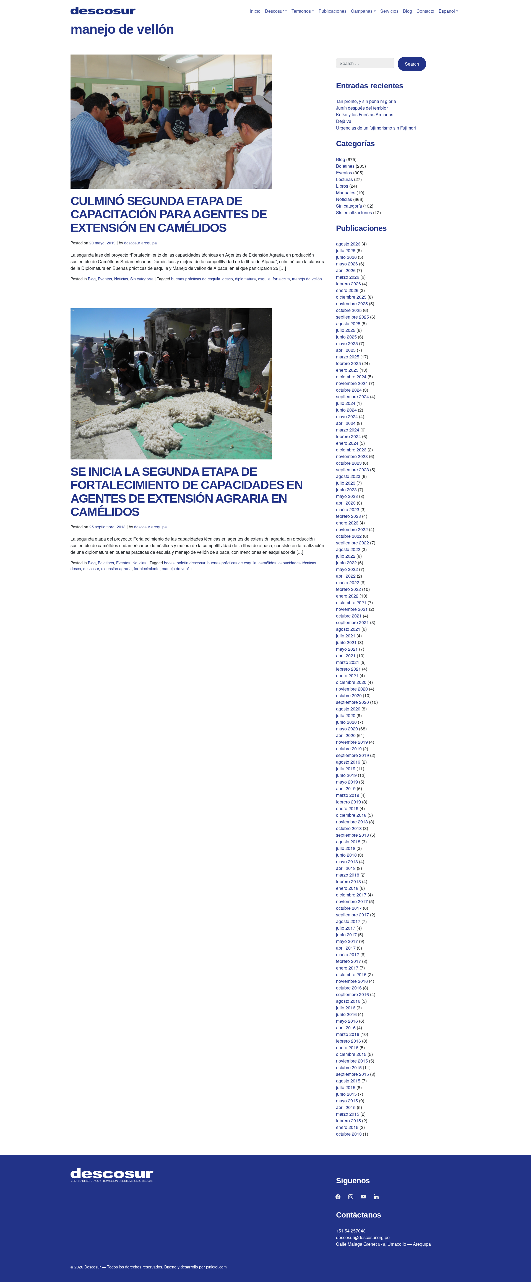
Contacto (425, 11)
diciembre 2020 (351, 682)
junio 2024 (346, 410)
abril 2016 (346, 1027)
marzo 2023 (347, 509)
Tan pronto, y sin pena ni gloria (366, 101)
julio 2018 (345, 848)
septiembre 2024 (352, 396)
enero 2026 (347, 290)
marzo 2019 (347, 795)
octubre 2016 (349, 987)
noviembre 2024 (352, 383)
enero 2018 (347, 888)
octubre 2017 (349, 908)
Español (447, 11)
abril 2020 (346, 735)
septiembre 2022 (352, 542)
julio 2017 (345, 928)
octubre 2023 (349, 463)
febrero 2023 (348, 516)
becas (169, 562)
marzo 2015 (347, 1114)
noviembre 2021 (352, 609)
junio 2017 (346, 934)
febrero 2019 (348, 801)
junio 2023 (346, 489)
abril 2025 (346, 350)
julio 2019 (345, 768)
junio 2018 (346, 855)
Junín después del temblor (362, 108)
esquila (264, 278)
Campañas (362, 11)
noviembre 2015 (352, 1061)
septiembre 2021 (352, 622)
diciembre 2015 (351, 1054)
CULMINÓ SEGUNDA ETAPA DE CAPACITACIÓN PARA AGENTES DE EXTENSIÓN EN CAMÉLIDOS (169, 214)
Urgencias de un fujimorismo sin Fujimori (376, 128)
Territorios (301, 11)
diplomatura (245, 278)
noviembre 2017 (352, 901)
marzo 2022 (347, 582)
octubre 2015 (349, 1067)
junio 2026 (346, 257)
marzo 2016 (347, 1034)
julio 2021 (345, 635)
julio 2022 (345, 556)
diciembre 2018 (351, 815)
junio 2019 (346, 775)
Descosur (274, 11)
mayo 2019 (347, 782)
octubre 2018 (349, 828)
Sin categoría (141, 278)
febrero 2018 (348, 881)
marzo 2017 (347, 954)
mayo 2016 (347, 1021)
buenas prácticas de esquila (195, 278)
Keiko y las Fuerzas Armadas (364, 114)
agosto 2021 (348, 629)
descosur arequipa (140, 242)
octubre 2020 (349, 695)
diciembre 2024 (351, 376)
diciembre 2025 (351, 297)
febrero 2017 (348, 961)
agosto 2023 (348, 476)
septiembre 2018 (352, 835)
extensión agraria (116, 568)
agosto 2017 (348, 921)
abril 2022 (346, 576)
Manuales (345, 192)
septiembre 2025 (352, 317)
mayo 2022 (347, 569)
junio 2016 (346, 1014)
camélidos (267, 562)
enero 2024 (347, 443)
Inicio (255, 11)
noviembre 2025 (352, 303)
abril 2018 (346, 868)
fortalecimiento (147, 568)
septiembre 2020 (352, 702)
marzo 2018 (347, 875)
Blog (407, 11)
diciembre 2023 (351, 449)
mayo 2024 (347, 416)
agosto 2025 (348, 323)
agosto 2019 (348, 762)
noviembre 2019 (352, 742)
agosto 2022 (348, 549)
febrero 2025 (348, 363)
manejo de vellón (307, 278)
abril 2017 (346, 948)
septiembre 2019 (352, 755)
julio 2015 (345, 1087)
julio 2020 (345, 715)
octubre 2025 (349, 310)
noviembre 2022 (352, 529)
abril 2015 (346, 1107)
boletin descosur (191, 562)
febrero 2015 (348, 1120)
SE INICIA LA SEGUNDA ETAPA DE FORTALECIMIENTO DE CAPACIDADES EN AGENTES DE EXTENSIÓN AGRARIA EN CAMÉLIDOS (187, 491)
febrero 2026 (348, 283)
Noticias (121, 278)
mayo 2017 (347, 941)
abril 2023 (346, 503)
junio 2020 (346, 722)
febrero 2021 (348, 669)
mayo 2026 (347, 263)
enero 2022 (347, 596)
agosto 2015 (348, 1080)
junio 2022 (346, 562)
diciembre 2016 (351, 974)
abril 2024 (346, 423)
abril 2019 (346, 788)
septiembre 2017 (352, 914)
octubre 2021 (349, 615)
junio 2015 (346, 1094)
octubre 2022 (349, 536)
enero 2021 (347, 675)
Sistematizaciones (354, 212)
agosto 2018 (348, 841)
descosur (91, 568)
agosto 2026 (348, 244)
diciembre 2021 (351, 602)
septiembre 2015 (352, 1074)
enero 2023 (347, 522)
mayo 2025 (347, 343)
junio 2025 (346, 337)
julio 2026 (345, 250)
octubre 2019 (349, 748)
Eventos (105, 278)
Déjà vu (343, 121)
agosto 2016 (348, 1001)
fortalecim (281, 278)
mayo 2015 (347, 1100)
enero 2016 (347, 1047)
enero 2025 (347, 370)
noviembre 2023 (352, 456)
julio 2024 (345, 403)
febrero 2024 (348, 436)
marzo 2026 (347, 277)
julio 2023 (345, 483)
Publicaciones (333, 11)
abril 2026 (346, 270)
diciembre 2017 (351, 894)
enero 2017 (347, 968)
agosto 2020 (348, 708)
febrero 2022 (348, 589)
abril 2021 (346, 655)
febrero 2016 (348, 1041)
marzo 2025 (347, 356)
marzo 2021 (347, 662)
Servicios (389, 11)
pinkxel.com (216, 1267)
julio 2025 (345, 330)
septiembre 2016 (352, 994)
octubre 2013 (349, 1134)
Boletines (106, 562)
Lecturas (344, 179)
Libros (342, 186)
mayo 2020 (347, 728)
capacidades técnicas (297, 562)
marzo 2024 (347, 430)
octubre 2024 (349, 390)
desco (227, 278)
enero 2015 (347, 1127)
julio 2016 (345, 1007)
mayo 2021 (347, 649)
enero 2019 (347, 808)
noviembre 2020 (352, 689)
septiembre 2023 (352, 469)
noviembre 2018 (352, 821)
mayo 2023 (347, 496)
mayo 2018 (347, 861)
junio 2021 (346, 642)
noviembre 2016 (352, 981)
